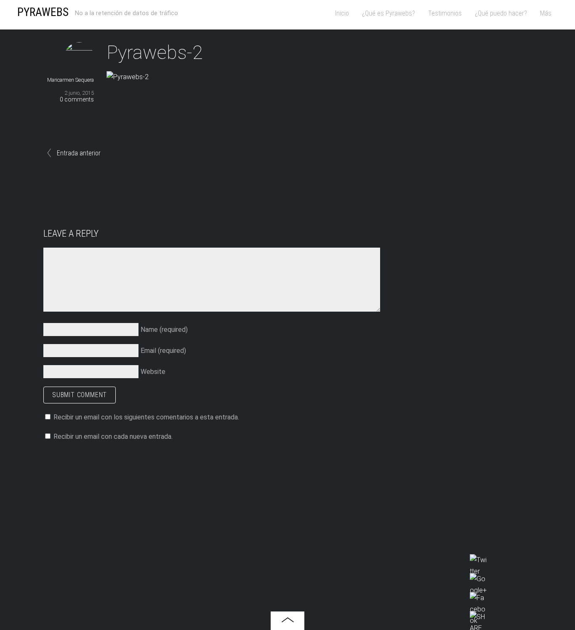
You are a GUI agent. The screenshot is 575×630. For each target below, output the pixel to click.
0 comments (77, 99)
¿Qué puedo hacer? (501, 13)
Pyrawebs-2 (154, 52)
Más (545, 13)
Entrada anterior (79, 153)
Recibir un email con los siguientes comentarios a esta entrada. (146, 417)
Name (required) (164, 330)
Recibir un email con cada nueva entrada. (113, 436)
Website (153, 372)
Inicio (342, 13)
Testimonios (445, 13)
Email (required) (163, 351)
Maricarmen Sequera (70, 80)
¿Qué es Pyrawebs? (388, 13)
